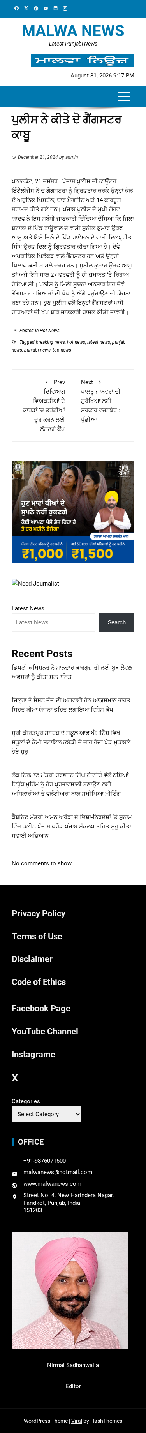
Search (117, 622)
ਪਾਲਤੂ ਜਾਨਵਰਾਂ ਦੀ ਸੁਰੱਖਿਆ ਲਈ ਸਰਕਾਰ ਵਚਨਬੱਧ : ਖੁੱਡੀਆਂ (101, 401)
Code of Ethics (39, 982)
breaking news (50, 342)
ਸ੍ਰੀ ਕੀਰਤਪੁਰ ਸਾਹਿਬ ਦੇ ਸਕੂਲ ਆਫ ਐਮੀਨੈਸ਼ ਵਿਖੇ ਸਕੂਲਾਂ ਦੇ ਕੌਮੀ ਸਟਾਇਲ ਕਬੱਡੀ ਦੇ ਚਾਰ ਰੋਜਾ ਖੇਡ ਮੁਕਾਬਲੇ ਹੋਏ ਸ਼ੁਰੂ (71, 742)
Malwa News (73, 31)
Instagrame (33, 1054)
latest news (98, 342)
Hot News (50, 330)
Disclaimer (32, 959)
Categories (26, 1101)
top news (62, 350)
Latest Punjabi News (73, 43)
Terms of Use (37, 936)
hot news (76, 342)
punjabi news (37, 350)
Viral (76, 1421)
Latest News (28, 608)
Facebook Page (41, 1008)
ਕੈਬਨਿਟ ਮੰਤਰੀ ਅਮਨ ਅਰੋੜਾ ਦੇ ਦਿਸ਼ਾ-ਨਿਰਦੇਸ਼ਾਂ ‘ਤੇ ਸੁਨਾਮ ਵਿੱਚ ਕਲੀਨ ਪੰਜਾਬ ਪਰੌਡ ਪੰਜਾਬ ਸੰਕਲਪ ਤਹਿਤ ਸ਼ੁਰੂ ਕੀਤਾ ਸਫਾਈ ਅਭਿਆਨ (72, 826)
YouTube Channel (45, 1031)
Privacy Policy (38, 913)
